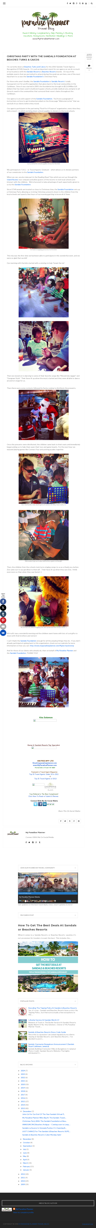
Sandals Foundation (41, 81)
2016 (23, 1098)
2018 (23, 1091)
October (26, 1142)
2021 (23, 1081)
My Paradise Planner (64, 650)
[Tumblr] (3, 614)
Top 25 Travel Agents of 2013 (45, 779)
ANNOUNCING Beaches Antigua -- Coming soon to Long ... (46, 1124)
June (25, 1153)
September (27, 1146)
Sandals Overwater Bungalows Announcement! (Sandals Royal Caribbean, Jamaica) (51, 1045)
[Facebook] (3, 601)
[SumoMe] (3, 633)
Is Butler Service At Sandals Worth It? (43, 1020)
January (26, 1170)
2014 (23, 1105)
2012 (23, 1174)
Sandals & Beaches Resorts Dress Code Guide (47, 1032)
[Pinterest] (3, 620)
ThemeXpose (87, 1224)
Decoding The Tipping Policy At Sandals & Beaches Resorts (52, 1008)
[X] (3, 608)
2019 (23, 1088)
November (27, 1139)
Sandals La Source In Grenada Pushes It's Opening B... (44, 1128)
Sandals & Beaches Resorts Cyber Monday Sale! (41, 1135)
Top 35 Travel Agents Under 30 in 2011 (43, 774)
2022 (23, 1077)
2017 (23, 1095)
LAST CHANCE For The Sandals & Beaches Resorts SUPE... (46, 1131)
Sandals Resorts (33, 72)
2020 (23, 1084)
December (27, 1111)
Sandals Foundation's (35, 76)
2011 (23, 1178)
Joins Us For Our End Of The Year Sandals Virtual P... (43, 1114)
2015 (23, 1101)
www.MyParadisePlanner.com (45, 765)
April (25, 1159)
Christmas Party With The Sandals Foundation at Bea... (44, 1121)
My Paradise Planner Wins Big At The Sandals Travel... (44, 1118)
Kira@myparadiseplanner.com (45, 763)
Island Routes (12, 180)
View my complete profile (23, 1212)
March (25, 1163)
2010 (23, 1181)
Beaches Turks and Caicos (35, 67)
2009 (23, 1184)
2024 (23, 1071)
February (27, 1166)
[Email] (3, 626)
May (25, 1156)
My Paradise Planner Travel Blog (33, 1224)
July (24, 1149)
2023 (23, 1074)
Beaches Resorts (49, 72)
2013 (23, 1108)
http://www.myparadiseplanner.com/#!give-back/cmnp (52, 646)
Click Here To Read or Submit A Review (43, 796)
